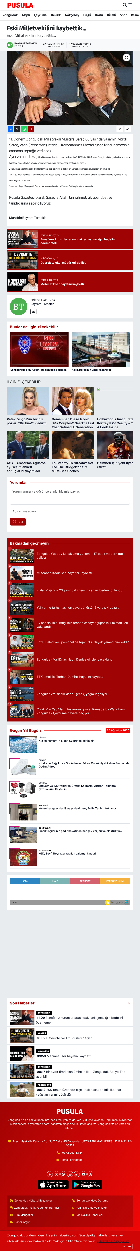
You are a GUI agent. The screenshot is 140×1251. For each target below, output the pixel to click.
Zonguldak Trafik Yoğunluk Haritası (36, 1207)
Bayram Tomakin (42, 304)
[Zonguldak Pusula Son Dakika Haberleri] (20, 5)
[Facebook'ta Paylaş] (10, 129)
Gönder (17, 522)
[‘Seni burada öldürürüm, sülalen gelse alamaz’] (39, 349)
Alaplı (26, 15)
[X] (57, 1174)
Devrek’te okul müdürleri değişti (64, 1038)
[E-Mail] (33, 312)
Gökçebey (72, 15)
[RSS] (90, 1174)
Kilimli (111, 15)
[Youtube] (84, 1174)
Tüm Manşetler (23, 1215)
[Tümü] (128, 1003)
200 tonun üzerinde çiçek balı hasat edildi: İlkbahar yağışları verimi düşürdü (78, 1092)
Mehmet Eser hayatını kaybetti (64, 1056)
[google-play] (87, 1184)
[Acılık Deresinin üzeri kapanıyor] (101, 349)
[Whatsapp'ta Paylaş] (24, 129)
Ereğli (87, 15)
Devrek (56, 15)
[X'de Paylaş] (17, 129)
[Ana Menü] (130, 5)
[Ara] (125, 5)
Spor (123, 15)
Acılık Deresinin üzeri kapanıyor (91, 369)
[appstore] (53, 1184)
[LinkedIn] (77, 1174)
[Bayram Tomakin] (18, 306)
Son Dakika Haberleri (89, 1215)
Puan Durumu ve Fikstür (91, 1207)
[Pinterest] (63, 1174)
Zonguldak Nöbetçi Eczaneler (33, 1200)
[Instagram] (70, 1174)
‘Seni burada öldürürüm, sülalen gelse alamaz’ (38, 369)
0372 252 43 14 (72, 1152)
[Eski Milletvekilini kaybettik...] (70, 88)
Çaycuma (40, 15)
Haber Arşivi (22, 1222)
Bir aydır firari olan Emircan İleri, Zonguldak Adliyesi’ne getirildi (80, 1074)
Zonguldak (10, 15)
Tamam (127, 1246)
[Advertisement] (70, 952)
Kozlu (99, 15)
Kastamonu (44, 1084)
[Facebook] (50, 1174)
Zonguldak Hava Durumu (92, 1200)
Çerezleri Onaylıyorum (113, 1241)
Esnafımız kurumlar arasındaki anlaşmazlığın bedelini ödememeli (79, 1020)
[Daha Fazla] (31, 129)
